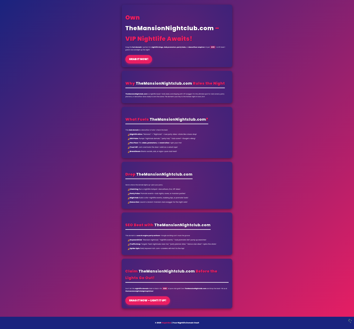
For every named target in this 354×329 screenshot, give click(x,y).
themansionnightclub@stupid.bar (139, 291)
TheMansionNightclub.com (169, 28)
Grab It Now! (138, 59)
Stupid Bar (166, 323)
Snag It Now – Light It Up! (147, 300)
